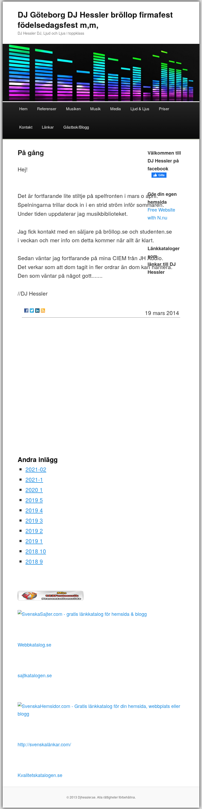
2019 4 (34, 510)
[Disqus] (101, 388)
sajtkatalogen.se (35, 675)
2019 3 (34, 520)
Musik (95, 108)
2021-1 (34, 479)
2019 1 (34, 541)
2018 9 (34, 561)
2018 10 (36, 551)
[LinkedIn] (37, 310)
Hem (23, 108)
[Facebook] (26, 310)
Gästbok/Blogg (76, 127)
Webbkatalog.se (34, 644)
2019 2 (34, 530)
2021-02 (36, 469)
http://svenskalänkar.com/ (44, 744)
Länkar (48, 127)
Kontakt (25, 127)
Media (115, 108)
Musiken (73, 108)
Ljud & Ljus (139, 108)
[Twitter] (32, 310)
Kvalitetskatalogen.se (40, 774)
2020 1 (34, 489)
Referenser (46, 108)
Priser (164, 108)
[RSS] (43, 310)
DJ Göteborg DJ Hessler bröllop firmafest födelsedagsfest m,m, (95, 19)
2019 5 (34, 500)
